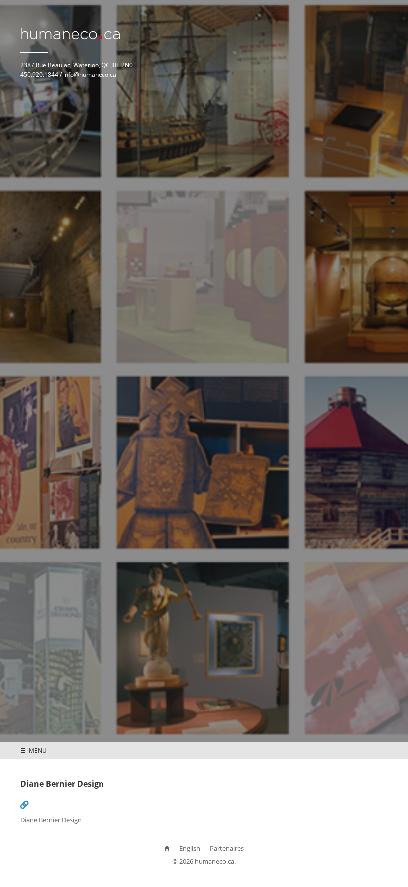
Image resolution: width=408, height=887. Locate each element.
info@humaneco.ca (89, 74)
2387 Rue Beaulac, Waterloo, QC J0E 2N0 (76, 65)
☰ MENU (33, 750)
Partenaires (227, 848)
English (189, 848)
